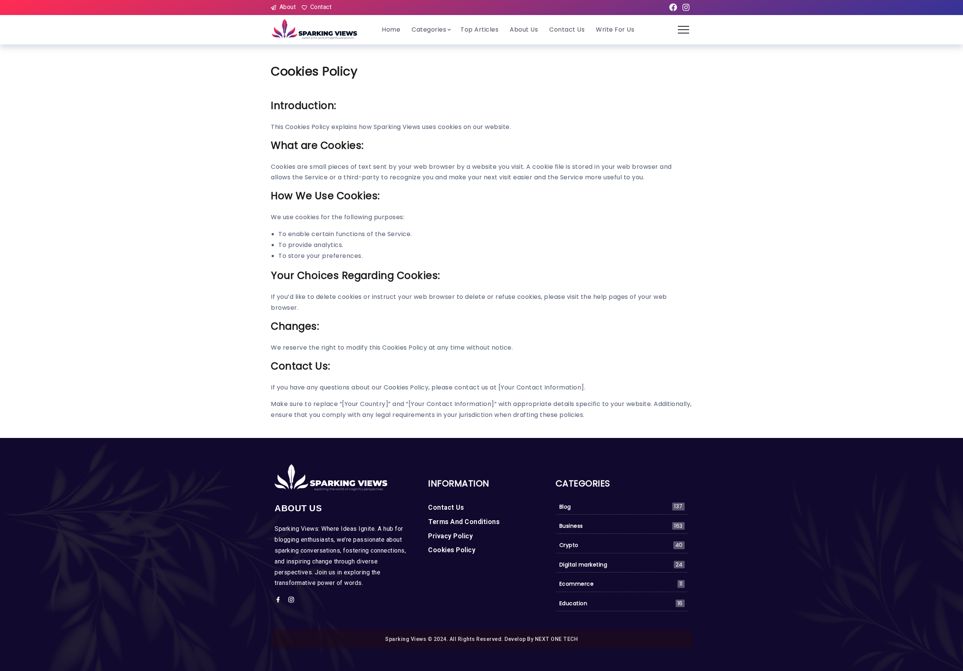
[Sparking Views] (315, 29)
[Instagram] (685, 7)
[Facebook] (673, 7)
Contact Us (446, 507)
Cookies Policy (451, 550)
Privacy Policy (450, 536)
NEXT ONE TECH (556, 639)
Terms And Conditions (464, 522)
